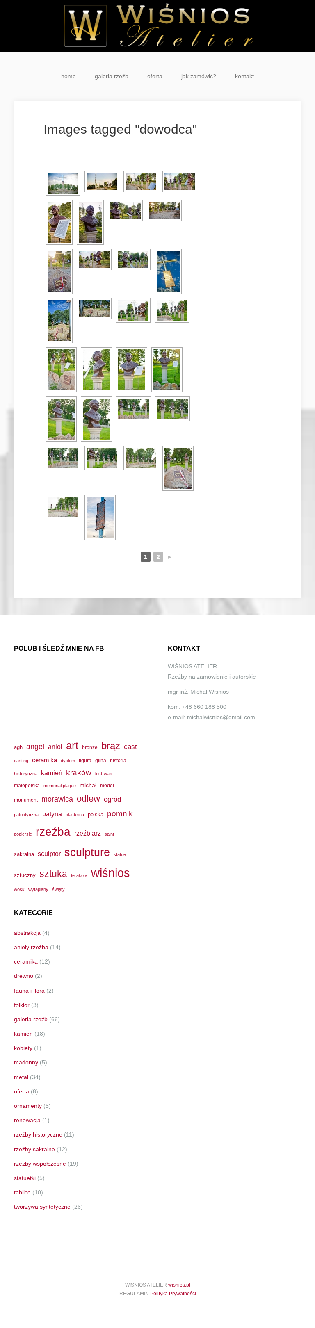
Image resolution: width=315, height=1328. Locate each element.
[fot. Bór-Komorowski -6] (61, 419)
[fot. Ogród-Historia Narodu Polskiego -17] (172, 409)
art (72, 745)
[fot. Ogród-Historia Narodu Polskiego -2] (102, 181)
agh (18, 747)
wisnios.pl (179, 1285)
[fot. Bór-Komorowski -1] (59, 222)
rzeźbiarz (87, 833)
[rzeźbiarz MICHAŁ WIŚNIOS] (157, 26)
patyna (52, 814)
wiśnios (110, 872)
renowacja (27, 1120)
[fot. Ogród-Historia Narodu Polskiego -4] (179, 181)
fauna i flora (29, 990)
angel (35, 746)
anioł (55, 746)
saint (109, 833)
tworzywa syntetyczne (42, 1206)
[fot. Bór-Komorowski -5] (166, 369)
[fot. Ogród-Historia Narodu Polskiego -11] (59, 320)
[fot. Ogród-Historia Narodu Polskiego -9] (133, 259)
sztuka (53, 873)
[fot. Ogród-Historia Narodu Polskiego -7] (59, 271)
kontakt (244, 76)
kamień (51, 773)
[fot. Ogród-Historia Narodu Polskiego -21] (178, 468)
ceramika (44, 760)
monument (26, 799)
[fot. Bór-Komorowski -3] (96, 369)
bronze (90, 747)
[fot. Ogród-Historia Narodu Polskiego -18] (63, 458)
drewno (23, 976)
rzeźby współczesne (40, 1163)
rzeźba (53, 831)
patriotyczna (26, 814)
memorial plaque (59, 785)
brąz (110, 745)
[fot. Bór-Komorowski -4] (131, 369)
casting (21, 760)
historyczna (25, 773)
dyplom (68, 760)
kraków (78, 772)
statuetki (25, 1178)
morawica (57, 799)
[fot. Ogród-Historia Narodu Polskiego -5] (125, 210)
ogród (112, 799)
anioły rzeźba (31, 947)
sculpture (87, 852)
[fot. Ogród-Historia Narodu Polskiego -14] (172, 310)
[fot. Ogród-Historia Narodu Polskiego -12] (94, 308)
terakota (79, 875)
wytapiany (38, 889)
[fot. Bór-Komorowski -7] (96, 419)
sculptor (49, 853)
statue (120, 854)
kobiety (23, 1048)
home (68, 76)
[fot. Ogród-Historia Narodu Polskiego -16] (133, 409)
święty (58, 889)
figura (85, 760)
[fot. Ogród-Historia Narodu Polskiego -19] (102, 458)
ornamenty (28, 1105)
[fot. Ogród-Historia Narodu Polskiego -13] (133, 310)
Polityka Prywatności (173, 1293)
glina (100, 760)
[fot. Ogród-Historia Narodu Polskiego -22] (63, 507)
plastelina (75, 814)
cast (130, 747)
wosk (19, 889)
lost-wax (103, 773)
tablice (22, 1192)
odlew (88, 798)
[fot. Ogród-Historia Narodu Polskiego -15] (61, 369)
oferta (154, 76)
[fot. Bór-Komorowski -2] (90, 222)
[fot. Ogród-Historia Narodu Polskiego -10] (168, 271)
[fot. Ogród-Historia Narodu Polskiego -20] (141, 458)
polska (95, 814)
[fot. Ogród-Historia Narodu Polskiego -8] (94, 259)
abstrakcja (27, 932)
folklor (22, 1005)
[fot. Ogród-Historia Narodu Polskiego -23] (100, 517)
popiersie (23, 833)
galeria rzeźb (111, 76)
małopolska (27, 785)
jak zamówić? (198, 76)
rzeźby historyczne (38, 1134)
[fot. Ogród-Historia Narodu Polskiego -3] (141, 181)
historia (118, 760)
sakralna (24, 854)
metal (21, 1077)
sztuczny (25, 875)
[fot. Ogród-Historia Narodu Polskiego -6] (164, 210)
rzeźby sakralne (34, 1149)
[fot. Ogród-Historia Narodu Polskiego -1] (63, 183)
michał (88, 785)
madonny (26, 1062)
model (107, 785)
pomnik (120, 813)
